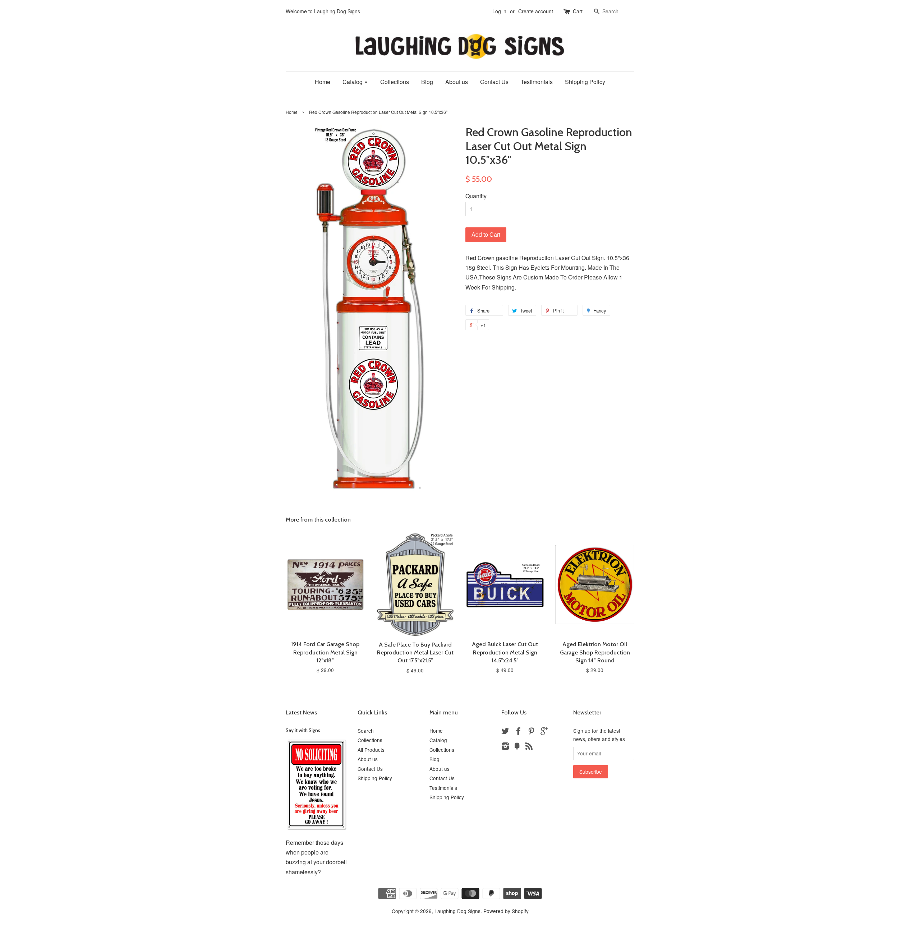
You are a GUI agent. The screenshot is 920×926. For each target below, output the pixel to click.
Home (322, 82)
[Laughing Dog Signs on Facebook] (518, 732)
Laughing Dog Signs (457, 911)
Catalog (353, 82)
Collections (394, 82)
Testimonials (537, 82)
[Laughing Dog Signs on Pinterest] (531, 732)
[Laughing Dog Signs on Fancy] (517, 747)
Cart (578, 11)
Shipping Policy (585, 82)
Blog (427, 82)
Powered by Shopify (506, 911)
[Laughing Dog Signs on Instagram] (505, 747)
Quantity (476, 196)
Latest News (301, 712)
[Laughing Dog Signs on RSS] (529, 747)
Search (366, 730)
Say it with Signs (303, 730)
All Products (371, 749)
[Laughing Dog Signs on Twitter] (505, 732)
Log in (499, 11)
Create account (535, 11)
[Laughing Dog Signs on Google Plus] (544, 732)
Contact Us (494, 82)
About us (456, 82)
